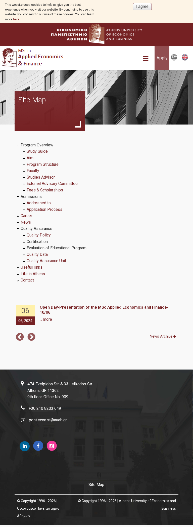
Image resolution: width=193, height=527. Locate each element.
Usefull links (31, 267)
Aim (30, 157)
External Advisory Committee (52, 183)
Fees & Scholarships (45, 190)
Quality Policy (39, 235)
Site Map (96, 484)
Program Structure (43, 164)
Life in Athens (33, 273)
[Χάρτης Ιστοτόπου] (174, 59)
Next (31, 337)
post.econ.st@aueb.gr (48, 420)
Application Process (44, 209)
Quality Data (37, 254)
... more (46, 319)
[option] (96, 315)
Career (26, 215)
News (26, 222)
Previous (20, 337)
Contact (27, 280)
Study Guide (37, 151)
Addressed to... (40, 202)
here (16, 19)
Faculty (33, 170)
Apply (162, 57)
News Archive (161, 336)
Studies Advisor (41, 177)
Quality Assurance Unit (46, 260)
